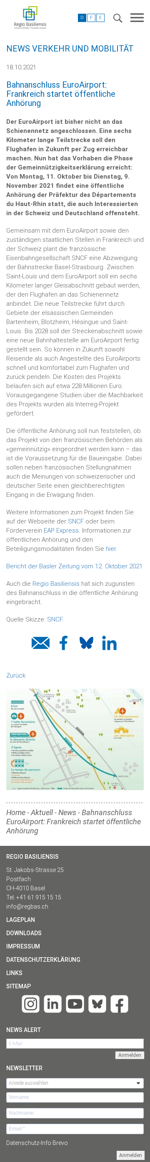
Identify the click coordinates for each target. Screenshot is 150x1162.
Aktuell (42, 812)
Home (15, 812)
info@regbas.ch (27, 906)
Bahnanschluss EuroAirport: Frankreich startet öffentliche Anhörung (73, 821)
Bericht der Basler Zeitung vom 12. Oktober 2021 (74, 566)
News (67, 812)
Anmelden (130, 1155)
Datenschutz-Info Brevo (37, 1143)
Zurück (15, 675)
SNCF (76, 521)
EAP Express (61, 530)
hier (111, 549)
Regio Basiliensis (56, 583)
